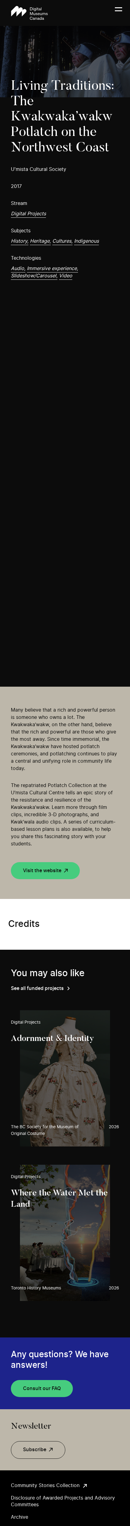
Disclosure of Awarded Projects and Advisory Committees (63, 1501)
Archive (19, 1517)
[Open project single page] (65, 1078)
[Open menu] (118, 13)
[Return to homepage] (29, 13)
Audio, (18, 268)
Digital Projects (28, 213)
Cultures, (62, 241)
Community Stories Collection (45, 1485)
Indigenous (86, 241)
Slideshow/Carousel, (34, 275)
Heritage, (40, 241)
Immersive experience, (52, 268)
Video (65, 275)
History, (19, 241)
